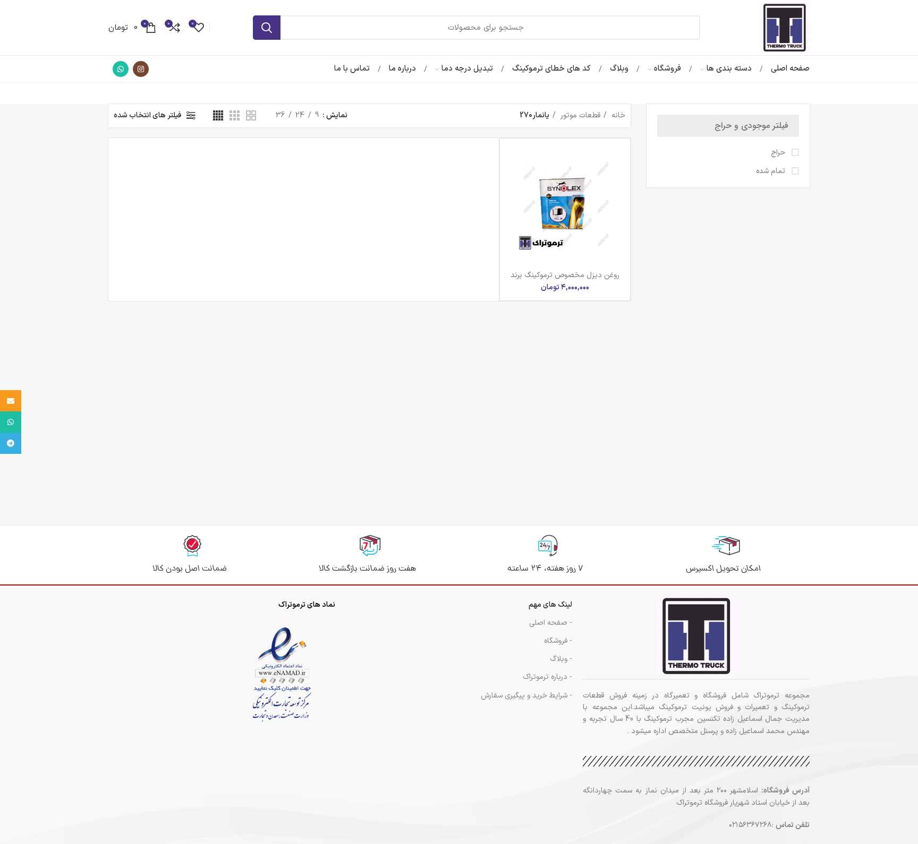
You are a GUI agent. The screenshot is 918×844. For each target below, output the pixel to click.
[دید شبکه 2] (251, 115)
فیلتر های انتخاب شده (148, 115)
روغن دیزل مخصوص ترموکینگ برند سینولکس (565, 280)
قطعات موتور (579, 115)
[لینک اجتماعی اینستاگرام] (141, 69)
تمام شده (771, 171)
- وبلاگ (561, 659)
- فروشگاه (558, 641)
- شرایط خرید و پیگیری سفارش (526, 695)
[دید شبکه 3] (235, 115)
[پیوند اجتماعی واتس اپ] (121, 69)
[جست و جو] (266, 27)
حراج (779, 153)
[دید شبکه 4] (218, 115)
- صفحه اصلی (550, 622)
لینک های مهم (550, 604)
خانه (617, 115)
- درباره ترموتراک (547, 677)
